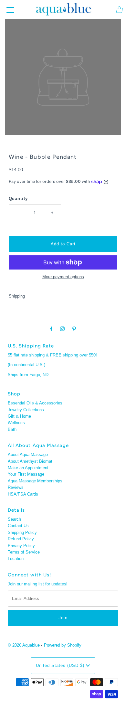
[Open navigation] (10, 10)
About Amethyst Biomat (30, 461)
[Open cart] (119, 9)
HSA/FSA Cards (23, 494)
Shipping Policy (22, 532)
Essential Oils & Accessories (35, 403)
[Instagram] (62, 329)
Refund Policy (21, 538)
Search (14, 519)
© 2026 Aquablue (24, 645)
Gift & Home (19, 416)
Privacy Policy (21, 545)
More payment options (63, 276)
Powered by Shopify (62, 645)
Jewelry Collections (26, 409)
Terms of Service (24, 552)
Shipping (17, 296)
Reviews (16, 487)
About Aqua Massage (28, 454)
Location (16, 558)
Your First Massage (26, 474)
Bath (12, 429)
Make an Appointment (28, 467)
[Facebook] (51, 329)
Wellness (16, 422)
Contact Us (18, 525)
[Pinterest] (74, 329)
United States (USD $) (61, 665)
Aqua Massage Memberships (35, 481)
